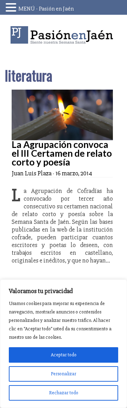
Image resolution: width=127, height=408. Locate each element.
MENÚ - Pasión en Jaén (46, 8)
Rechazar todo (63, 393)
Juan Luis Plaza (32, 173)
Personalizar (63, 374)
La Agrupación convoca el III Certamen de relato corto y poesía (62, 153)
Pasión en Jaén (63, 35)
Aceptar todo (64, 355)
